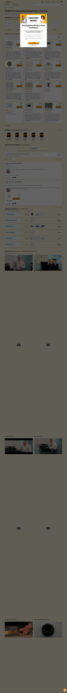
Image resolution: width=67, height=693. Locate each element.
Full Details (33, 45)
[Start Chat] (65, 690)
